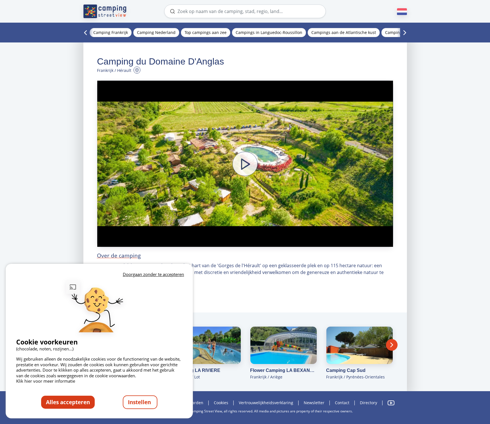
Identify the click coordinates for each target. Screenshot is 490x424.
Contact (342, 402)
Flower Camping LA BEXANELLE (283, 370)
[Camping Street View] (104, 11)
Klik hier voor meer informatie (45, 381)
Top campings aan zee (206, 32)
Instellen (140, 402)
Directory (368, 402)
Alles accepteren (68, 402)
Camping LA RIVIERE (197, 370)
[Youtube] (391, 402)
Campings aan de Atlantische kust (343, 32)
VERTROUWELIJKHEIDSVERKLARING (266, 402)
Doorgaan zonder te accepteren (153, 274)
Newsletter (314, 402)
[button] (245, 164)
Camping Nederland (156, 32)
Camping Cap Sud (346, 370)
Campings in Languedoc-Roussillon (269, 32)
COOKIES (221, 402)
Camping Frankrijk (110, 32)
